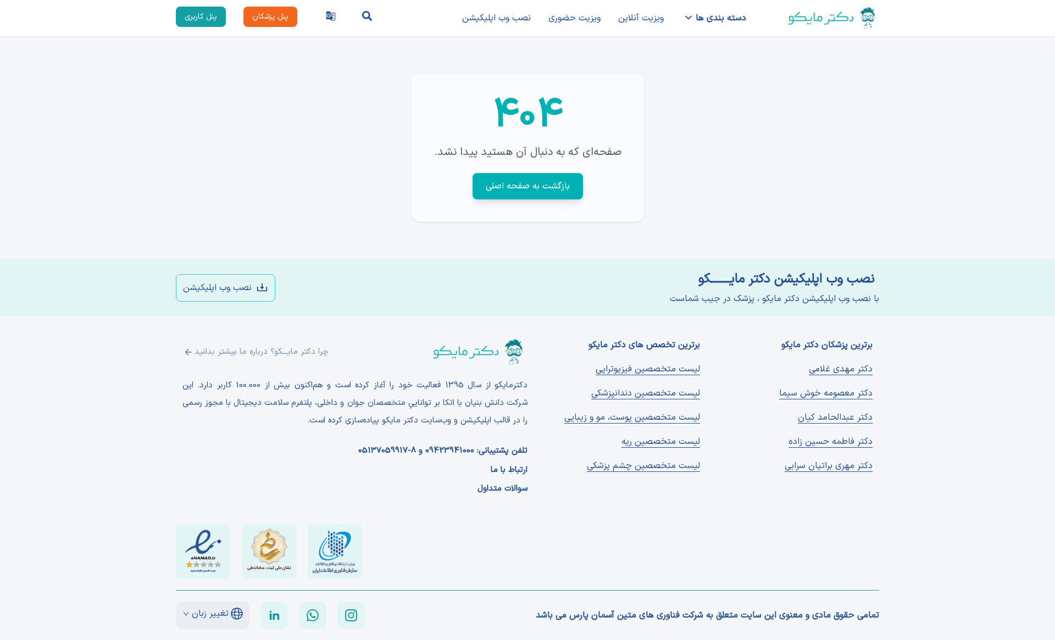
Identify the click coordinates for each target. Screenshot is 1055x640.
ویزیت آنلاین (641, 18)
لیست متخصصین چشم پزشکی (643, 465)
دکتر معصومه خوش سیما (826, 393)
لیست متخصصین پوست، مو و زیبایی (632, 417)
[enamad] (203, 551)
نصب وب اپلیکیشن (496, 18)
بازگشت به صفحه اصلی (528, 186)
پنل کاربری (201, 17)
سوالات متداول (502, 489)
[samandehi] (269, 551)
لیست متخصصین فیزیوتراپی (648, 369)
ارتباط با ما (509, 470)
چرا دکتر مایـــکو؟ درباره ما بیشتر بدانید (262, 352)
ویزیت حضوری (574, 18)
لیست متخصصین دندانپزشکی (645, 393)
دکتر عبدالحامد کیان (835, 417)
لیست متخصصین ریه (660, 441)
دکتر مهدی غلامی (841, 369)
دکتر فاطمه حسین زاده (831, 441)
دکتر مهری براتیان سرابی (829, 465)
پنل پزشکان (270, 17)
